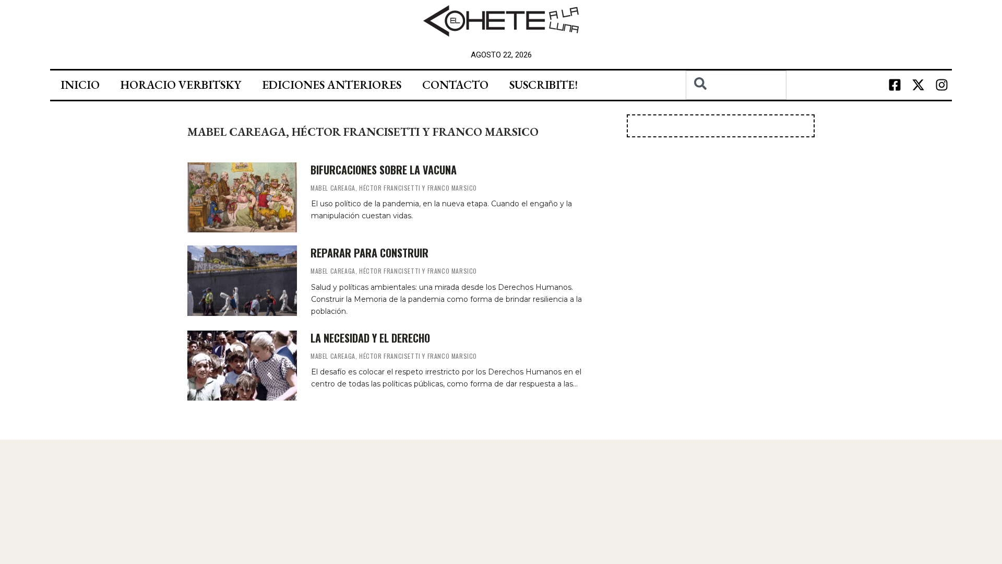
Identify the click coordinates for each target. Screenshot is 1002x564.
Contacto (455, 84)
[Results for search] (736, 106)
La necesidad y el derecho (370, 338)
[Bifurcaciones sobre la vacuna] (242, 197)
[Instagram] (941, 85)
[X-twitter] (918, 85)
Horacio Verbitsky (181, 84)
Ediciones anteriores (331, 84)
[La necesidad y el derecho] (242, 366)
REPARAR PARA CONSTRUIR (369, 253)
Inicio (80, 84)
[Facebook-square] (894, 85)
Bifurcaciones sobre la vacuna (384, 170)
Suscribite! (543, 84)
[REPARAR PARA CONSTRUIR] (242, 280)
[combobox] (736, 85)
